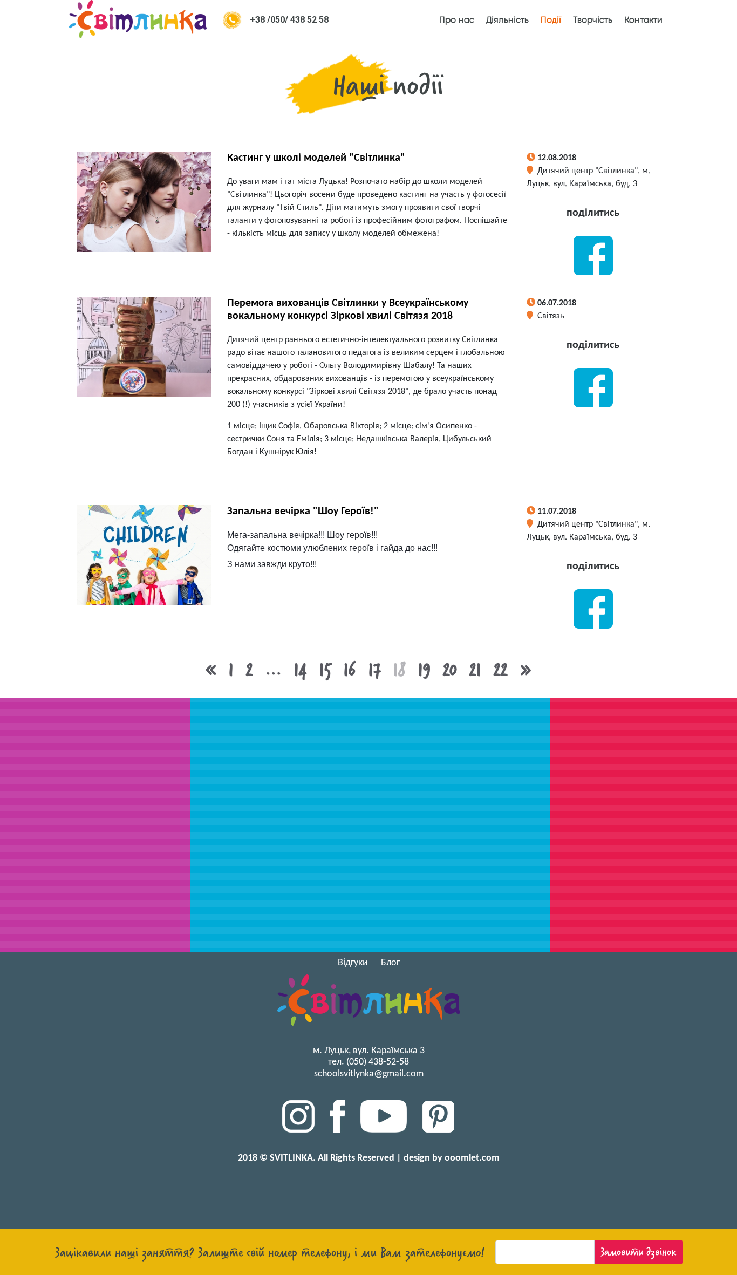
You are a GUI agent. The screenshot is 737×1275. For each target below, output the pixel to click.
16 (350, 669)
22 (501, 669)
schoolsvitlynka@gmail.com (369, 1074)
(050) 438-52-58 (377, 1062)
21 (475, 669)
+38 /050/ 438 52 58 (289, 20)
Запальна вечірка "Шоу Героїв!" (303, 511)
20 (450, 669)
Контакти (643, 20)
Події (551, 20)
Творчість (592, 20)
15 (325, 669)
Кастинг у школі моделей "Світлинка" (316, 158)
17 (374, 669)
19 (424, 669)
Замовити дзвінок (638, 1252)
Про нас (456, 20)
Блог (390, 963)
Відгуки (353, 963)
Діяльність (507, 20)
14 (300, 669)
